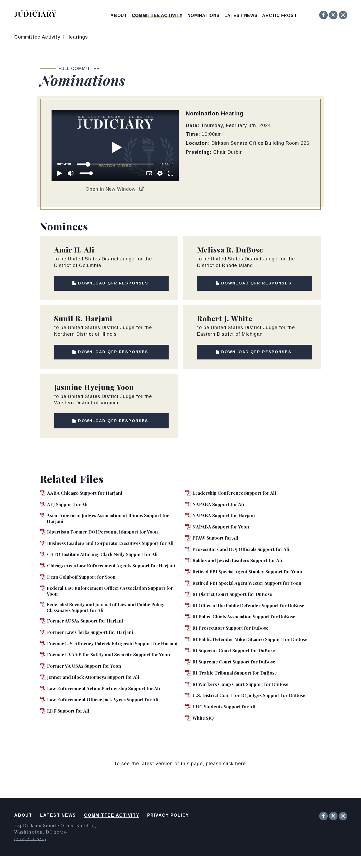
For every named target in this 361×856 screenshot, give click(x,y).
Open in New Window (111, 189)
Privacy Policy (168, 815)
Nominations (203, 15)
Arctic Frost (279, 15)
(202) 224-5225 (30, 838)
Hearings (77, 37)
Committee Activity (157, 15)
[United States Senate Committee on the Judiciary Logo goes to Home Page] (37, 14)
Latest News (241, 15)
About (118, 15)
